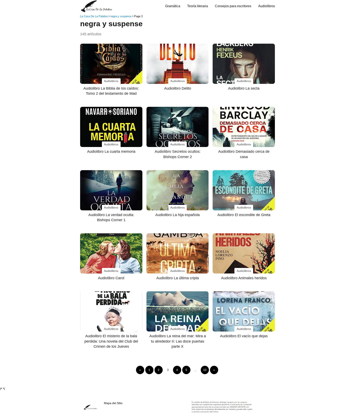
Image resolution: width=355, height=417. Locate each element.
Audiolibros (266, 6)
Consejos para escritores (233, 6)
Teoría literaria (197, 6)
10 (204, 369)
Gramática (172, 6)
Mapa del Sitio (113, 403)
